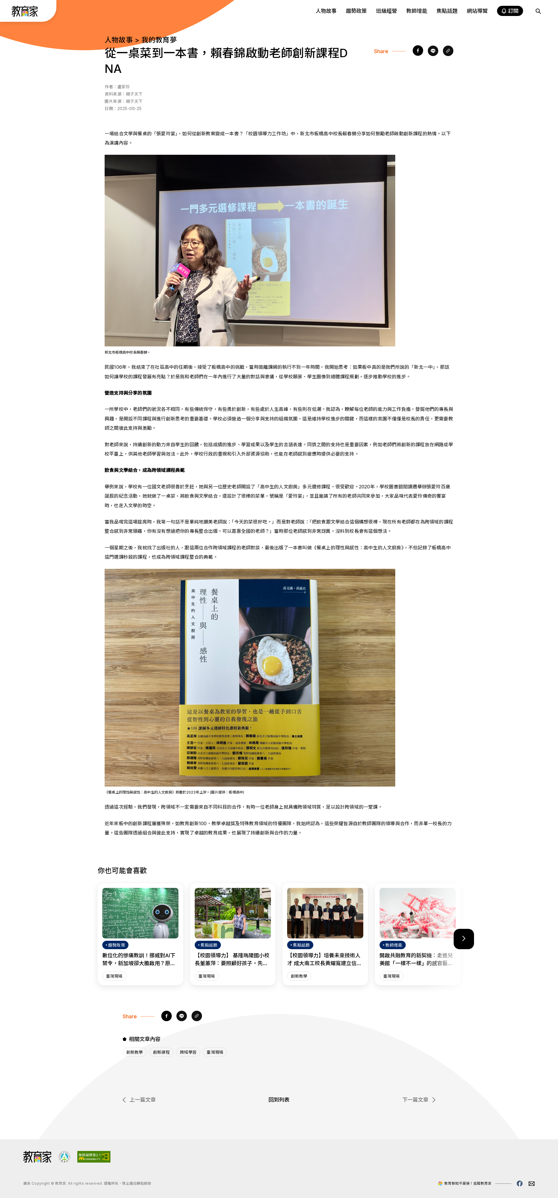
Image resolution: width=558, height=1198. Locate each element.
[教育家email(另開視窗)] (532, 1183)
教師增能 (416, 11)
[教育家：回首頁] (25, 15)
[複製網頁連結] (448, 51)
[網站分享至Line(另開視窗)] (433, 51)
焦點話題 (447, 11)
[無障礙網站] (93, 1161)
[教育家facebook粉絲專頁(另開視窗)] (520, 1183)
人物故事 (326, 11)
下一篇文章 (415, 1100)
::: (10, 12)
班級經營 (386, 11)
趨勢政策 (356, 11)
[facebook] (418, 51)
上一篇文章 (143, 1100)
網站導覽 (477, 11)
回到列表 (279, 1100)
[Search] (538, 11)
